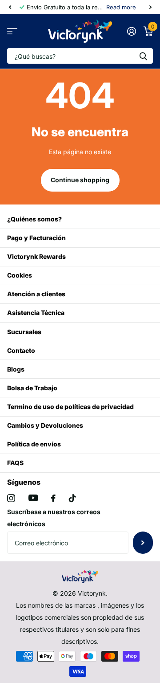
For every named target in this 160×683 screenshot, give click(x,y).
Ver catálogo (12, 31)
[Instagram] (11, 498)
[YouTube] (33, 498)
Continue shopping (80, 180)
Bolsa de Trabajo (32, 388)
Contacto (21, 350)
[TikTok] (72, 498)
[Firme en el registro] (131, 31)
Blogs (15, 369)
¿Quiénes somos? (34, 219)
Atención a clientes (36, 294)
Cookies (19, 275)
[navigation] (10, 7)
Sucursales (24, 331)
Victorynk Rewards (36, 256)
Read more (121, 7)
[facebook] (53, 498)
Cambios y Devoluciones (45, 425)
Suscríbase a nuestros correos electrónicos (53, 518)
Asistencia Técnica (35, 312)
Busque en (143, 56)
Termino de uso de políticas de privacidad (70, 406)
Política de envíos (34, 444)
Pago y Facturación (36, 237)
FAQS (15, 462)
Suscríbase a (143, 543)
